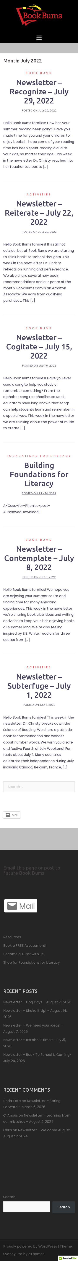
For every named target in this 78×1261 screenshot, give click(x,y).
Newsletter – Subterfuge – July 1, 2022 (39, 685)
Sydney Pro (12, 1253)
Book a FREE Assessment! (24, 945)
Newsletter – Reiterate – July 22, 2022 (39, 212)
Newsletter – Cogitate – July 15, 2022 (39, 346)
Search (9, 1196)
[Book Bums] (39, 16)
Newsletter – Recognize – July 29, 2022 (39, 91)
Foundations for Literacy (39, 456)
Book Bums (39, 73)
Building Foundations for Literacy (39, 474)
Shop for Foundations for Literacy (31, 962)
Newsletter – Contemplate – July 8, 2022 (39, 558)
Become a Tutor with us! (23, 953)
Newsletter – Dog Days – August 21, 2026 (37, 1002)
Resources (12, 937)
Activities (39, 194)
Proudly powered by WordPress (30, 1246)
